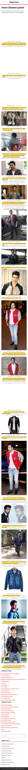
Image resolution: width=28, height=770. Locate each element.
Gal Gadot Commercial (6, 750)
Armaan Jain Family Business (7, 744)
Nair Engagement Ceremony (8, 718)
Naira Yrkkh (4, 687)
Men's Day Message (6, 708)
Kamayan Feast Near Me (6, 753)
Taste (2, 729)
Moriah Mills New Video (7, 696)
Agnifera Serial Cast (6, 725)
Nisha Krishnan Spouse (7, 677)
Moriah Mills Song (5, 698)
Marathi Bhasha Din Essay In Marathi (10, 673)
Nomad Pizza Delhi (5, 692)
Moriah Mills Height (6, 731)
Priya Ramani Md (5, 764)
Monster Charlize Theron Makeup (9, 727)
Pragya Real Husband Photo (7, 762)
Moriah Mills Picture (5, 755)
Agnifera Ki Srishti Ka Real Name (9, 694)
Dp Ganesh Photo (5, 746)
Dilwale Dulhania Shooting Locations (10, 688)
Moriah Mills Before (6, 720)
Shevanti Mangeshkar (6, 705)
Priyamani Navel (5, 681)
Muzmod (3, 757)
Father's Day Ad (5, 685)
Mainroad (21, 768)
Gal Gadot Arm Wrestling (7, 710)
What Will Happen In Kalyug (8, 712)
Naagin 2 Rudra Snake (6, 760)
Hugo (16, 768)
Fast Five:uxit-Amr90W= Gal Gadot (9, 707)
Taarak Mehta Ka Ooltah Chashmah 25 (10, 723)
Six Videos (3, 683)
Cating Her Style (5, 675)
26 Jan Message (5, 690)
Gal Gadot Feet (5, 714)
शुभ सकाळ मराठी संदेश (5, 716)
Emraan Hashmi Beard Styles (7, 748)
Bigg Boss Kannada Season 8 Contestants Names (13, 679)
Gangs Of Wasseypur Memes (8, 700)
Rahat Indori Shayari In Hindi (8, 722)
